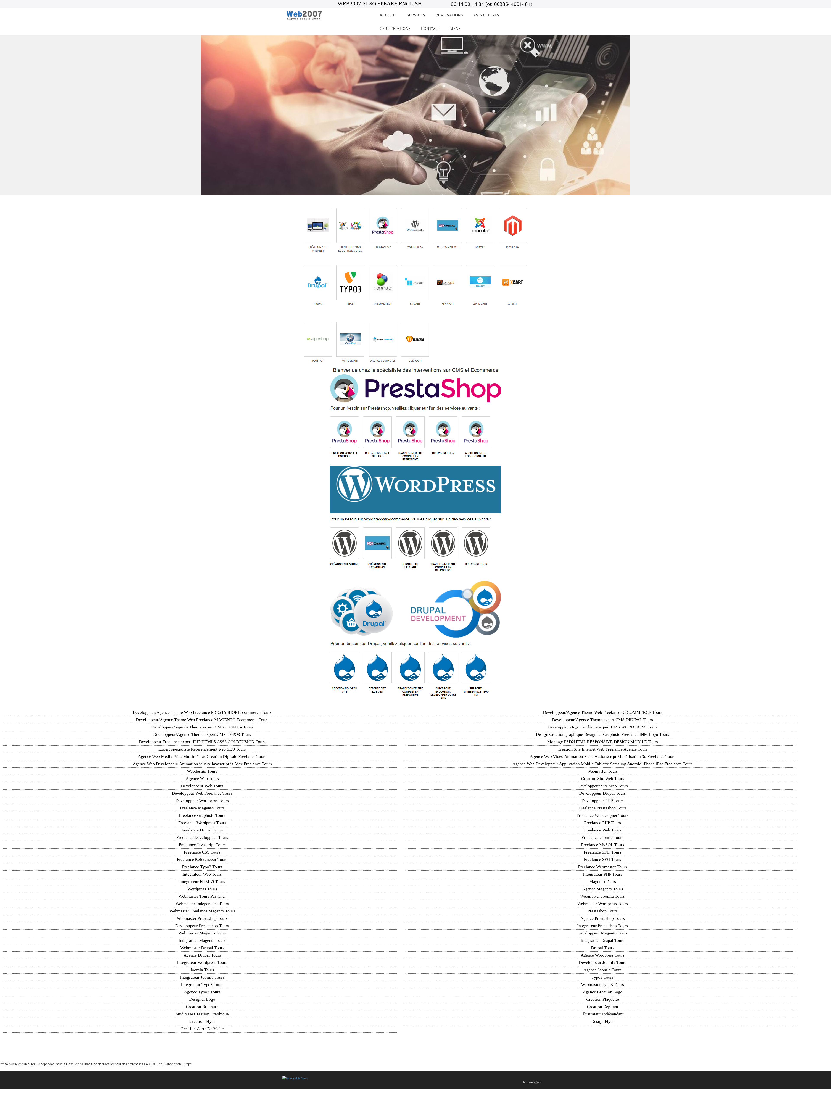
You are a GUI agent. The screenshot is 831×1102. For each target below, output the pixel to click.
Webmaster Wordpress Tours (602, 903)
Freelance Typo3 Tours (202, 866)
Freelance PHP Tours (602, 822)
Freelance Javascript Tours (202, 844)
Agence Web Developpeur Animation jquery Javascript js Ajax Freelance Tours (202, 763)
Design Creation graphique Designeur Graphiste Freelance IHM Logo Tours (602, 734)
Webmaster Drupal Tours (202, 947)
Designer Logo (202, 999)
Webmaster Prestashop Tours (202, 918)
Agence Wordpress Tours (603, 955)
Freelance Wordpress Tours (202, 822)
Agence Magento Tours (602, 888)
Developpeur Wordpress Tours (202, 800)
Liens (455, 28)
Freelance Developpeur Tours (202, 837)
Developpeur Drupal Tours (602, 793)
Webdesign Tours (202, 771)
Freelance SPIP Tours (602, 852)
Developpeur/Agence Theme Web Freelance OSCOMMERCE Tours (602, 712)
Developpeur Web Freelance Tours (202, 793)
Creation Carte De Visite (202, 1028)
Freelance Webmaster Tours (602, 866)
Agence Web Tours (202, 778)
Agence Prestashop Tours (602, 918)
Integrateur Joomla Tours (202, 977)
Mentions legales (532, 1082)
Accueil (388, 15)
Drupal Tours (602, 947)
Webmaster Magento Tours (202, 933)
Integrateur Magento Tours (202, 940)
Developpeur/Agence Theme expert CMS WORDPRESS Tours (603, 727)
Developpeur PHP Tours (602, 800)
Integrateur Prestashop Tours (602, 925)
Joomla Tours (202, 969)
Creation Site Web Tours (602, 778)
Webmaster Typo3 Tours (602, 984)
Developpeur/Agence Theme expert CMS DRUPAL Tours (602, 719)
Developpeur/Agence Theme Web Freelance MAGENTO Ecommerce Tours (202, 719)
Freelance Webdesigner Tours (602, 815)
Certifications (395, 28)
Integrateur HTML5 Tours (202, 881)
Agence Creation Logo (602, 991)
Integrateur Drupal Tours (602, 940)
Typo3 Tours (602, 977)
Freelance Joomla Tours (602, 837)
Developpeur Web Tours (202, 785)
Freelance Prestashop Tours (602, 808)
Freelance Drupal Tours (202, 830)
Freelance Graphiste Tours (202, 815)
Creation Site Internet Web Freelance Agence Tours (602, 749)
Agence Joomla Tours (602, 969)
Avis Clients (486, 15)
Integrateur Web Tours (202, 874)
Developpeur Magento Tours (602, 933)
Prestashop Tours (603, 911)
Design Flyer (602, 1021)
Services (416, 15)
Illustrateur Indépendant (602, 1014)
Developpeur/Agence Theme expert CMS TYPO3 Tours (202, 734)
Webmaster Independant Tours (202, 903)
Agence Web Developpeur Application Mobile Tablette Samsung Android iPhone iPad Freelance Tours (602, 763)
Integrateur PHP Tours (602, 874)
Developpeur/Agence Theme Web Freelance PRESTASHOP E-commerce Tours (202, 712)
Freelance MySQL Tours (602, 844)
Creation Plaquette (602, 999)
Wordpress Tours (202, 888)
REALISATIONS (449, 15)
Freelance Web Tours (602, 830)
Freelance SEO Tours (602, 859)
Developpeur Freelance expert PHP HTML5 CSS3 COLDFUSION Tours (202, 741)
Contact (430, 28)
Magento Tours (602, 881)
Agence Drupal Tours (202, 955)
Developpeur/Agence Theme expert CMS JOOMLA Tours (202, 727)
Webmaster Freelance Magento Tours (202, 911)
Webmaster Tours (602, 771)
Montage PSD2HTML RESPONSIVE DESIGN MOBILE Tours (602, 741)
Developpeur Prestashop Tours (202, 925)
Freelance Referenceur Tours (202, 859)
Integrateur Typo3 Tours (202, 984)
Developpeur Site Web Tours (602, 785)
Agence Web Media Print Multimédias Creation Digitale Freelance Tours (202, 756)
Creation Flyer (202, 1021)
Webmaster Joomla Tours (602, 896)
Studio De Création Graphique (202, 1014)
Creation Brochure (202, 1006)
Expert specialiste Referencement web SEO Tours (202, 749)
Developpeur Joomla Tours (602, 962)
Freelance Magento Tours (202, 808)
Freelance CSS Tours (202, 852)
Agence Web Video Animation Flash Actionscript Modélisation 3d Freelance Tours (602, 756)
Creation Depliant (602, 1006)
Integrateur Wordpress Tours (202, 962)
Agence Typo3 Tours (202, 991)
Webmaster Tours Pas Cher (202, 896)
